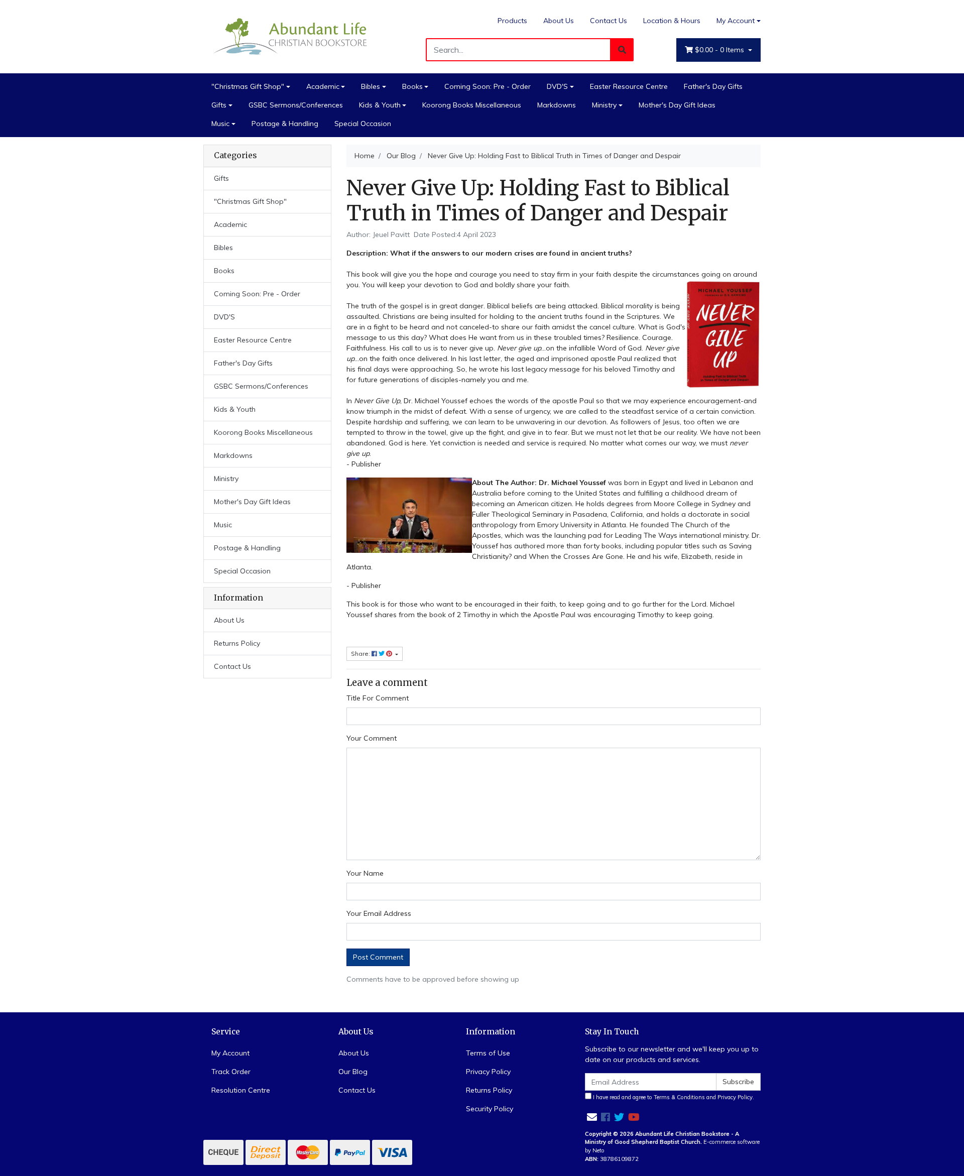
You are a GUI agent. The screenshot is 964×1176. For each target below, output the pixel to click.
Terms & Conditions (679, 1097)
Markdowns (556, 104)
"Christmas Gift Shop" (247, 86)
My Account (735, 20)
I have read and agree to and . (672, 1097)
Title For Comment (377, 697)
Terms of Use (488, 1052)
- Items (720, 49)
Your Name (365, 873)
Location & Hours (671, 20)
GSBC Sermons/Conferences (296, 104)
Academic (322, 86)
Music (220, 123)
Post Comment (378, 957)
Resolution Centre (240, 1090)
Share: (361, 653)
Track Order (231, 1071)
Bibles (370, 86)
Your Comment (371, 738)
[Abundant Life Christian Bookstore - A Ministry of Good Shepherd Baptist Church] (291, 35)
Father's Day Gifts (713, 86)
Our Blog (353, 1071)
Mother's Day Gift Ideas (677, 104)
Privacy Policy (488, 1071)
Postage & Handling (285, 123)
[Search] (622, 49)
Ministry (604, 104)
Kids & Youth (380, 104)
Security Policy (489, 1108)
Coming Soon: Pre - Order (487, 86)
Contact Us (608, 20)
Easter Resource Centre (629, 86)
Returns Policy (237, 643)
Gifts (218, 104)
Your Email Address (378, 913)
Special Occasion (362, 123)
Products (512, 20)
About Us (558, 20)
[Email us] (592, 1117)
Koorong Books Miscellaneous (471, 104)
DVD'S (557, 86)
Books (412, 86)
